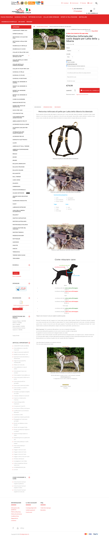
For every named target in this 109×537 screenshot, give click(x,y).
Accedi (90, 3)
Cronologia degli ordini (31, 507)
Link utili (16, 469)
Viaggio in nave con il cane (20, 449)
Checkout (83, 3)
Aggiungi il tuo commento (82, 94)
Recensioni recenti (70, 94)
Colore (68, 54)
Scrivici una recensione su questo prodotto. (21, 306)
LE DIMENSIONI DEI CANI (19, 467)
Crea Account (29, 512)
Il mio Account (75, 3)
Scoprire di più (17, 309)
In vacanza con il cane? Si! (19, 406)
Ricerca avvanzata (17, 276)
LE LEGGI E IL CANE (18, 414)
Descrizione (37, 107)
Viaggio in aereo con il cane (20, 452)
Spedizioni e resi (47, 107)
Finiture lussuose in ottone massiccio (76, 66)
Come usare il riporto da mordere (21, 385)
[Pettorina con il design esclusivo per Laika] (65, 178)
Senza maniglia (71, 62)
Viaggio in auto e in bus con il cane (21, 456)
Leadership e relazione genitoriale (21, 417)
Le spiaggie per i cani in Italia (20, 461)
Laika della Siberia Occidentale (42, 26)
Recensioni (58, 107)
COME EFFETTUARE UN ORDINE (21, 346)
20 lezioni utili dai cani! (19, 458)
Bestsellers (43, 510)
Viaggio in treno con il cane (20, 454)
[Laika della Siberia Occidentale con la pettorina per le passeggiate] (65, 359)
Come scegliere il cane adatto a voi (22, 375)
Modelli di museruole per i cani (21, 354)
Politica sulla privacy (16, 511)
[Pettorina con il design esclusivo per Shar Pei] (65, 236)
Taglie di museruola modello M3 (21, 352)
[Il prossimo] (98, 39)
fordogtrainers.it (24, 534)
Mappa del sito (14, 518)
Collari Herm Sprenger (46, 507)
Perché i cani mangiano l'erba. (20, 427)
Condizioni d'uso (15, 516)
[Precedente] (32, 39)
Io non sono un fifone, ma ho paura (22, 408)
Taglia (68, 47)
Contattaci (78, 11)
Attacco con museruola (19, 364)
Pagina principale (34, 26)
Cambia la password (30, 510)
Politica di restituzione (16, 514)
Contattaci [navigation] (66, 3)
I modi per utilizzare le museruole (21, 395)
